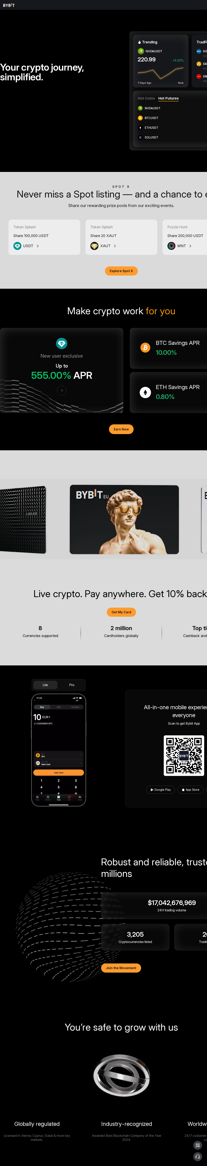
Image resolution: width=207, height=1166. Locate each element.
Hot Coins (146, 98)
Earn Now (121, 429)
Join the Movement (121, 968)
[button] (198, 1145)
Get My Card (121, 612)
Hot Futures (168, 98)
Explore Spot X (121, 271)
